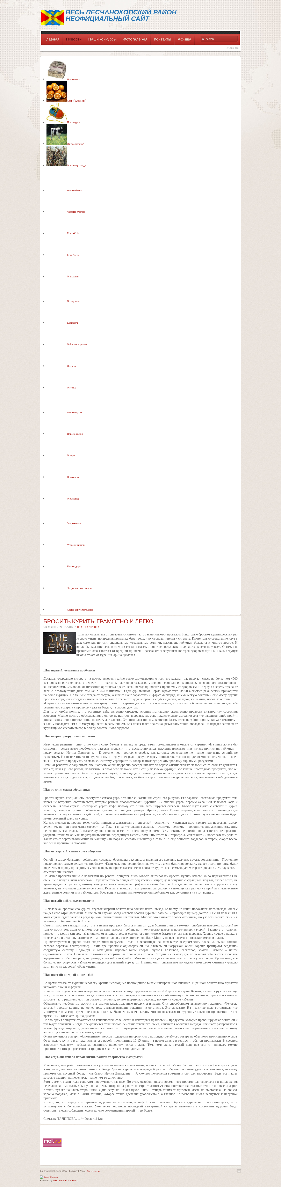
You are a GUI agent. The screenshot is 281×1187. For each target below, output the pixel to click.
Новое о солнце (75, 434)
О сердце (71, 366)
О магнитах (73, 477)
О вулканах (73, 498)
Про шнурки (73, 122)
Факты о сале (74, 79)
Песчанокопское (93, 1170)
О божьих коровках (77, 344)
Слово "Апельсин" (76, 100)
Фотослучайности (76, 545)
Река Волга (73, 255)
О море (71, 455)
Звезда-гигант (74, 523)
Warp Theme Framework (65, 1180)
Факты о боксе (74, 190)
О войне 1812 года (76, 165)
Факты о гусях (74, 412)
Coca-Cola (73, 233)
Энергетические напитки (79, 588)
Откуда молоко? (75, 144)
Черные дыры (74, 566)
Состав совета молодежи (80, 609)
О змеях (71, 387)
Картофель (72, 323)
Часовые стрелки (76, 211)
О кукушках (73, 301)
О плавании (73, 276)
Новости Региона (88, 627)
